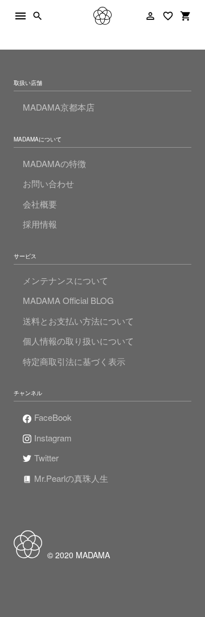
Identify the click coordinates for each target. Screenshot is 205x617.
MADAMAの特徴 (54, 163)
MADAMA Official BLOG (68, 300)
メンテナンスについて (65, 280)
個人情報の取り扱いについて (78, 341)
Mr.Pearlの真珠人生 (71, 478)
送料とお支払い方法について (78, 321)
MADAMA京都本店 (59, 107)
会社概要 (40, 204)
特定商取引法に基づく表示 (74, 361)
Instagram (53, 438)
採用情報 (40, 224)
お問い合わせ (48, 183)
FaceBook (53, 417)
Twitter (46, 458)
